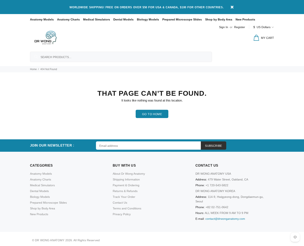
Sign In (223, 27)
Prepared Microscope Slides (182, 19)
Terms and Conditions (127, 208)
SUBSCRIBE (213, 145)
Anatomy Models (42, 19)
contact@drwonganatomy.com (225, 218)
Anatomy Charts (68, 19)
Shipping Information (126, 179)
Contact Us (120, 202)
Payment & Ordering (126, 185)
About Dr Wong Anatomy (129, 173)
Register (239, 27)
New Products (245, 19)
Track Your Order (124, 196)
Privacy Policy (122, 214)
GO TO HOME (152, 114)
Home (33, 69)
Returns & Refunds (125, 191)
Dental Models (123, 19)
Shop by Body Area (218, 19)
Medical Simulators (96, 19)
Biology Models (148, 19)
